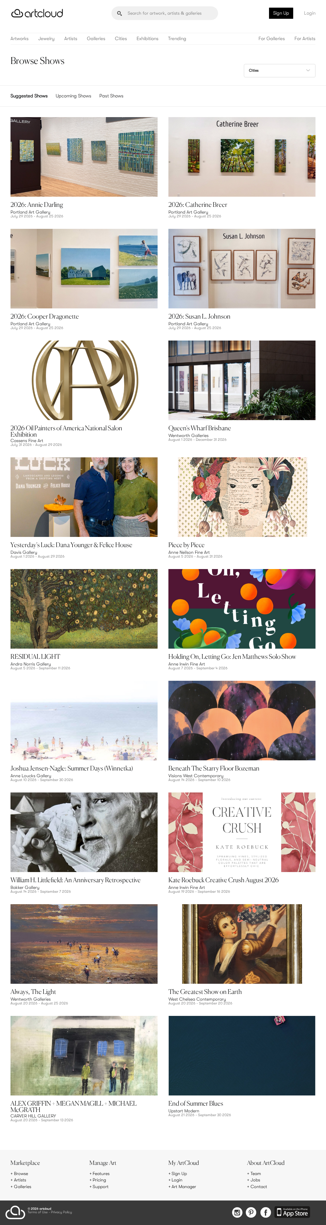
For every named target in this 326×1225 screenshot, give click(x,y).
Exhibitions (148, 38)
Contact (259, 1186)
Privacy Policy (61, 1212)
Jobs (255, 1179)
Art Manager (184, 1186)
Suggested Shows (29, 96)
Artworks (20, 38)
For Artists (304, 38)
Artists (70, 38)
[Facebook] (265, 1213)
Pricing (99, 1179)
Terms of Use (38, 1212)
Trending (177, 38)
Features (101, 1173)
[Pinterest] (251, 1213)
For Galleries (272, 38)
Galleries (96, 38)
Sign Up (281, 13)
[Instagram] (237, 1213)
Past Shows (111, 96)
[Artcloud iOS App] (292, 1212)
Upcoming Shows (73, 96)
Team (256, 1173)
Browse (21, 1173)
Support (101, 1186)
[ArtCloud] (37, 13)
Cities (121, 38)
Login (309, 13)
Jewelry (46, 38)
